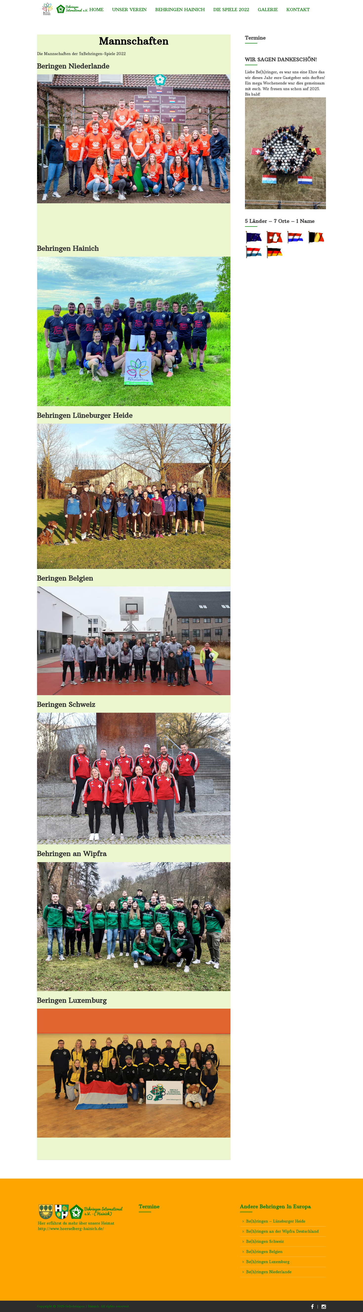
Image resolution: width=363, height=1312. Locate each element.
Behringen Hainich (180, 9)
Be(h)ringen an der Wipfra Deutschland (282, 1231)
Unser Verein (129, 9)
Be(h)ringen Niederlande (268, 1272)
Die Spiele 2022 (231, 9)
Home (96, 9)
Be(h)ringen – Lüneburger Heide (275, 1221)
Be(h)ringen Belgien (264, 1251)
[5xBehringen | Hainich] (63, 8)
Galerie (268, 9)
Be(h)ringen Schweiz (265, 1241)
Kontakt (298, 9)
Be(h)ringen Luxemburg (267, 1261)
